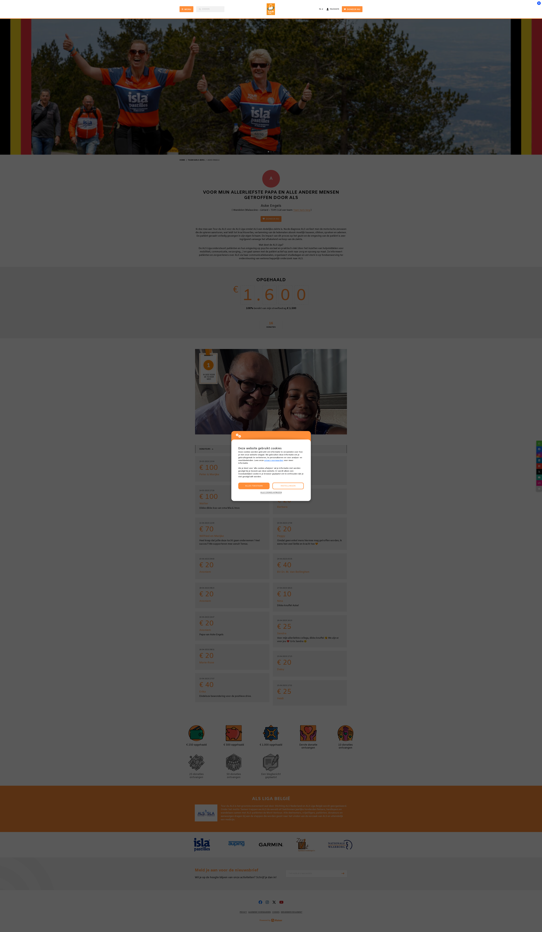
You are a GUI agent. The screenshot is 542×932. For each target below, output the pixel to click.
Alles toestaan (254, 486)
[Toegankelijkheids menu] (539, 3)
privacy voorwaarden (273, 460)
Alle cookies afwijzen (271, 492)
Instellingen (288, 486)
